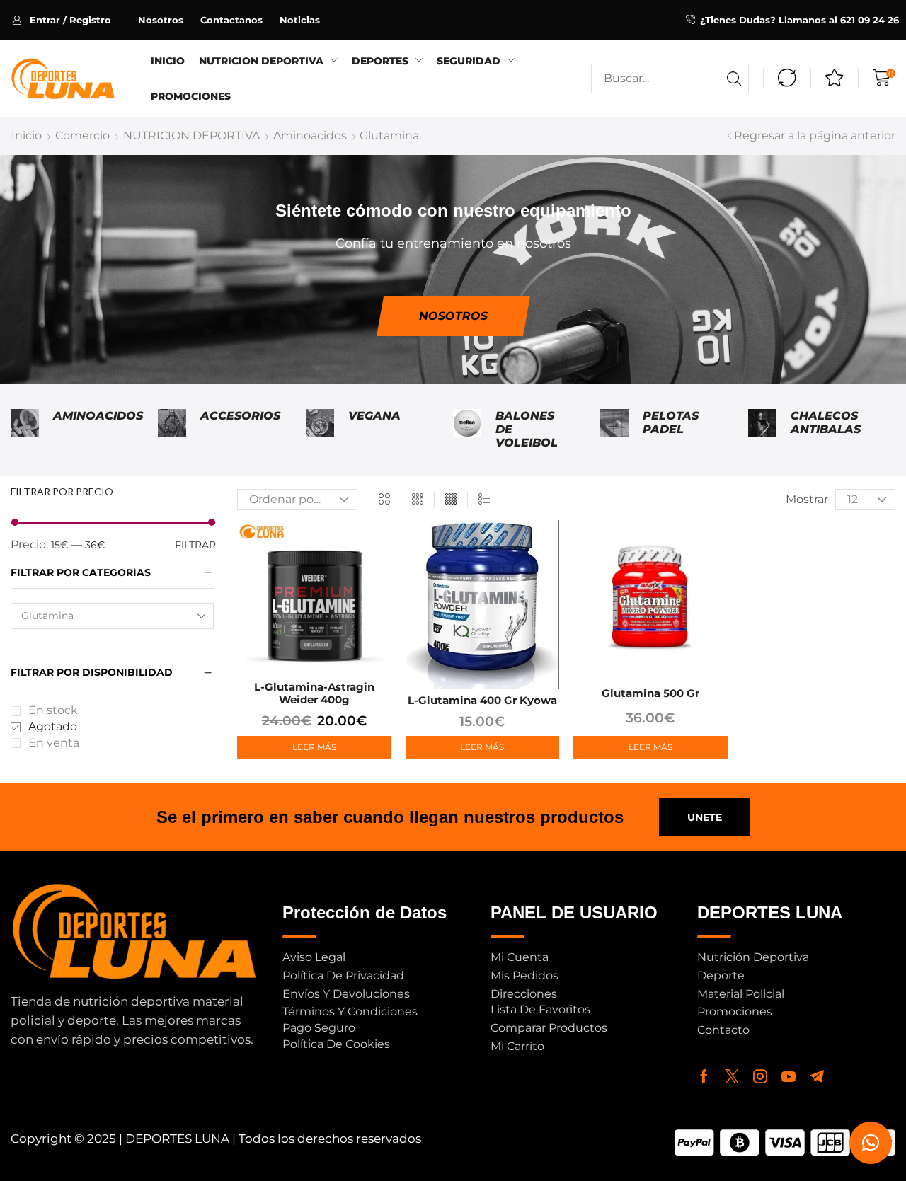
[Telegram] (817, 1076)
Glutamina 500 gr (650, 693)
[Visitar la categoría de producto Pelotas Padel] (614, 430)
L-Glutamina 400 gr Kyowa (482, 700)
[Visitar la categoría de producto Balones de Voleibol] (467, 430)
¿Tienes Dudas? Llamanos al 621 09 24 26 (799, 19)
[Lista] (484, 499)
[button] (69, 20)
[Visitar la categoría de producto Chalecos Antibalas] (762, 430)
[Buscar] (734, 78)
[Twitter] (732, 1076)
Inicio (26, 135)
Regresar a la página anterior (814, 135)
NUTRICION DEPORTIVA (191, 135)
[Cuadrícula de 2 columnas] (384, 499)
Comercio (82, 135)
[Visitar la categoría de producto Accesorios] (172, 430)
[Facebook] (704, 1076)
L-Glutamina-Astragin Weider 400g (314, 693)
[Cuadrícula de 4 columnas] (451, 499)
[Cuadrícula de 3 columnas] (417, 499)
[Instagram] (760, 1076)
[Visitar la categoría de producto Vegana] (320, 430)
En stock (53, 710)
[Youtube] (788, 1076)
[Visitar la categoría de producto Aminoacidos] (25, 430)
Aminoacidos (310, 135)
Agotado (52, 726)
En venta (53, 742)
